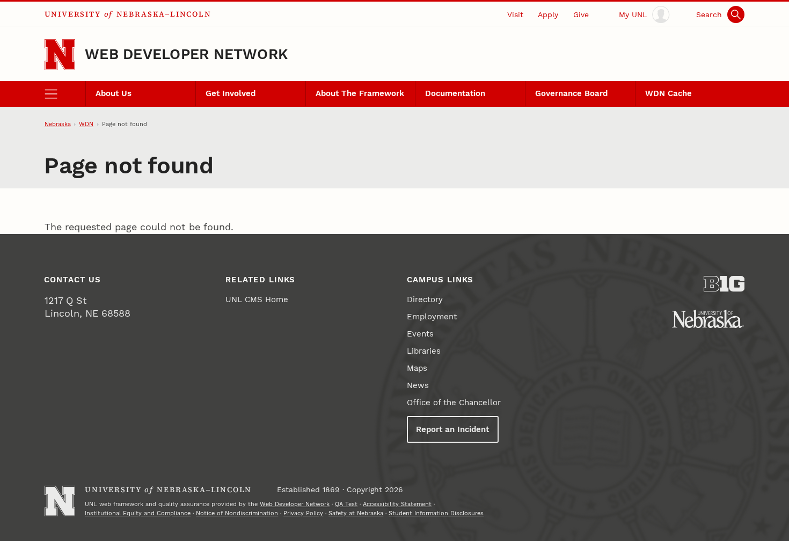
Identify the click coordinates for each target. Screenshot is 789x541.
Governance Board (571, 93)
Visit (515, 14)
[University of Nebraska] (707, 319)
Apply (548, 14)
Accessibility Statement (397, 504)
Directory (425, 299)
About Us (114, 93)
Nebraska (58, 124)
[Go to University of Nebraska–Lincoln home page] (60, 54)
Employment (432, 316)
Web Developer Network (186, 54)
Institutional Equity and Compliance (138, 513)
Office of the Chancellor (454, 402)
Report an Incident (452, 429)
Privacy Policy (303, 513)
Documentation (455, 93)
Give (581, 14)
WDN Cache (668, 93)
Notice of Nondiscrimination (237, 513)
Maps (417, 368)
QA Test (346, 504)
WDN (86, 124)
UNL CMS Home (256, 299)
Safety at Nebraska (355, 513)
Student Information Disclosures (436, 513)
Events (420, 334)
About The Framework (360, 93)
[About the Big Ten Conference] (724, 284)
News (418, 385)
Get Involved (230, 93)
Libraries (424, 351)
